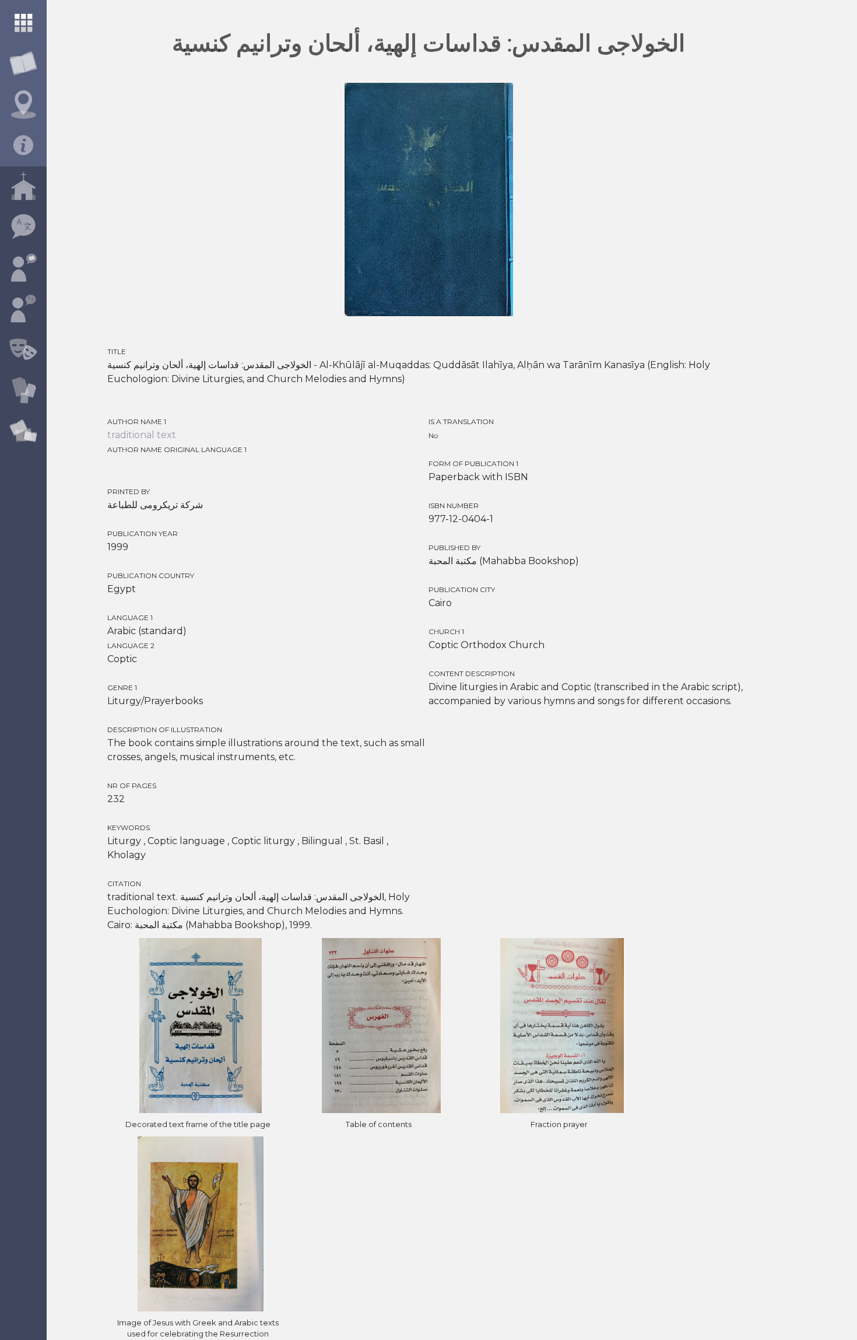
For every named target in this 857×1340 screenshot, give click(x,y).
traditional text (141, 434)
